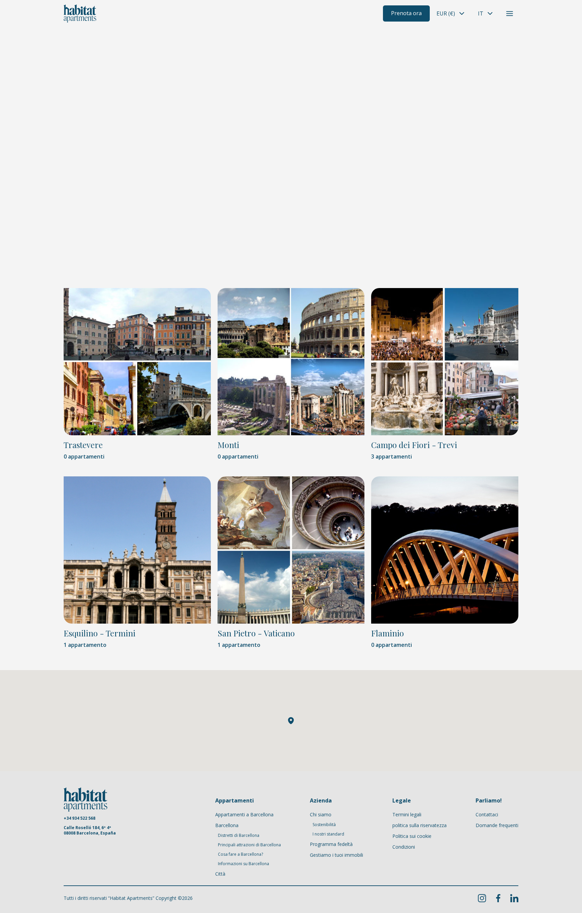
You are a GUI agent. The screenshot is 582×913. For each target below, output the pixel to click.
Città (220, 874)
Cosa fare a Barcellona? (240, 854)
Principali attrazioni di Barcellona (249, 845)
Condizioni (403, 847)
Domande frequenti (497, 825)
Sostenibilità (324, 824)
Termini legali (406, 814)
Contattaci (487, 814)
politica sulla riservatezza (419, 825)
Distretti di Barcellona (238, 835)
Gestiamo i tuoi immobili (336, 855)
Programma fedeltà (331, 844)
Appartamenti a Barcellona (244, 814)
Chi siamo (320, 814)
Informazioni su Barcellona (243, 864)
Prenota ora (406, 13)
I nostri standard (328, 834)
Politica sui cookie (411, 836)
